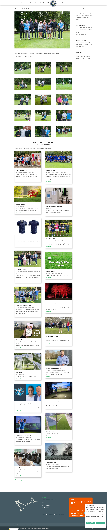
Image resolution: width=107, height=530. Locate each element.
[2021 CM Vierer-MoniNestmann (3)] (64, 73)
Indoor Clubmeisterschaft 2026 (54, 368)
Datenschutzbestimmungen (30, 524)
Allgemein (21, 148)
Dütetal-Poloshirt (20, 237)
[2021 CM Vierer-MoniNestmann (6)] (64, 89)
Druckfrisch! (19, 372)
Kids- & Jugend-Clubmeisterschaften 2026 (56, 238)
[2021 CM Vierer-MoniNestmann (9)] (64, 105)
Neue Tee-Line (50, 431)
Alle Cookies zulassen (101, 523)
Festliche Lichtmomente (52, 302)
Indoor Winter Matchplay (52, 401)
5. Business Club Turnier (22, 170)
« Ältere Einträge (18, 480)
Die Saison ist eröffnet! (52, 336)
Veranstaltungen (48, 148)
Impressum (21, 524)
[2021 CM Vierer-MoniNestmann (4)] (22, 89)
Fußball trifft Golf (50, 170)
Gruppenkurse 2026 (20, 204)
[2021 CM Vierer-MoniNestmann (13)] (22, 136)
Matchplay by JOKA (51, 271)
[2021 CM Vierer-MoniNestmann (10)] (22, 121)
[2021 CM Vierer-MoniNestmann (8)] (43, 105)
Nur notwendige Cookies (90, 523)
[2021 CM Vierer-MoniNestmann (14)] (43, 136)
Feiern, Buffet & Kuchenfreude (23, 467)
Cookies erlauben (61, 514)
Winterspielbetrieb (51, 462)
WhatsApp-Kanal (20, 339)
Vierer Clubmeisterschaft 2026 (23, 305)
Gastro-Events (32, 148)
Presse (42, 148)
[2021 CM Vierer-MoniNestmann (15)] (64, 136)
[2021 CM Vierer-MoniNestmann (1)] (22, 73)
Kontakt (16, 524)
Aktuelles (16, 148)
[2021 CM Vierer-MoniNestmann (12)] (64, 121)
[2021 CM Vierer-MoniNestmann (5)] (43, 89)
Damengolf (26, 148)
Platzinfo (38, 148)
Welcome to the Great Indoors (23, 435)
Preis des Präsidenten (21, 269)
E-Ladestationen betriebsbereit (54, 206)
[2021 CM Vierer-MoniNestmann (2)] (43, 73)
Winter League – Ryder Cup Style (24, 403)
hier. (34, 56)
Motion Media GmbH (44, 528)
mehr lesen (18, 180)
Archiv (25, 172)
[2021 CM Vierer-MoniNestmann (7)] (22, 105)
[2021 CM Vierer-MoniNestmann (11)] (43, 121)
